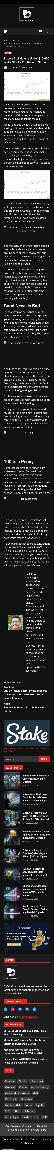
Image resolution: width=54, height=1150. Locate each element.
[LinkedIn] (27, 1009)
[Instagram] (13, 1009)
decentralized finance (17, 1093)
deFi (35, 1093)
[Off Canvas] (5, 31)
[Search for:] (21, 759)
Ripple (39, 1105)
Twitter (26, 1117)
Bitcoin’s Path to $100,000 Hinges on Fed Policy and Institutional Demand (12, 836)
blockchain (37, 1081)
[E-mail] (9, 679)
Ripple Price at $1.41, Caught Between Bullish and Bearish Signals (12, 911)
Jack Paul (12, 67)
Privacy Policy (38, 1130)
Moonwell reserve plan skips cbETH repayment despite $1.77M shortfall (12, 818)
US (36, 1117)
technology (11, 1117)
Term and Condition (17, 1130)
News (28, 1105)
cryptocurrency (39, 1087)
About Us (42, 1126)
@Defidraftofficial (28, 1016)
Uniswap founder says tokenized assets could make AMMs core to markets (12, 892)
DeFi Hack (10, 1099)
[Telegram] (34, 1009)
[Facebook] (20, 1009)
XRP (44, 1117)
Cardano (10, 1087)
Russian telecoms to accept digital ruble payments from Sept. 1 (12, 874)
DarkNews (42, 1139)
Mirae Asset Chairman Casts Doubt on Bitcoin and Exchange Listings (12, 799)
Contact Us (28, 1126)
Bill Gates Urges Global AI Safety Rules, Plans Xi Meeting (12, 780)
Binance (9, 1081)
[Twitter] (5, 1009)
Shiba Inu (29, 1111)
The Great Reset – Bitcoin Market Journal (24, 707)
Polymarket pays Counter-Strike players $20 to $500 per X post (12, 855)
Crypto (23, 1087)
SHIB (16, 1111)
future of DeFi (13, 1105)
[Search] (47, 31)
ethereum (26, 1099)
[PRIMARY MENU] (40, 31)
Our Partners (12, 1126)
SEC (7, 1111)
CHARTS (8, 53)
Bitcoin (22, 1081)
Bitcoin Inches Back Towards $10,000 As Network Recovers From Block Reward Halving (25, 693)
